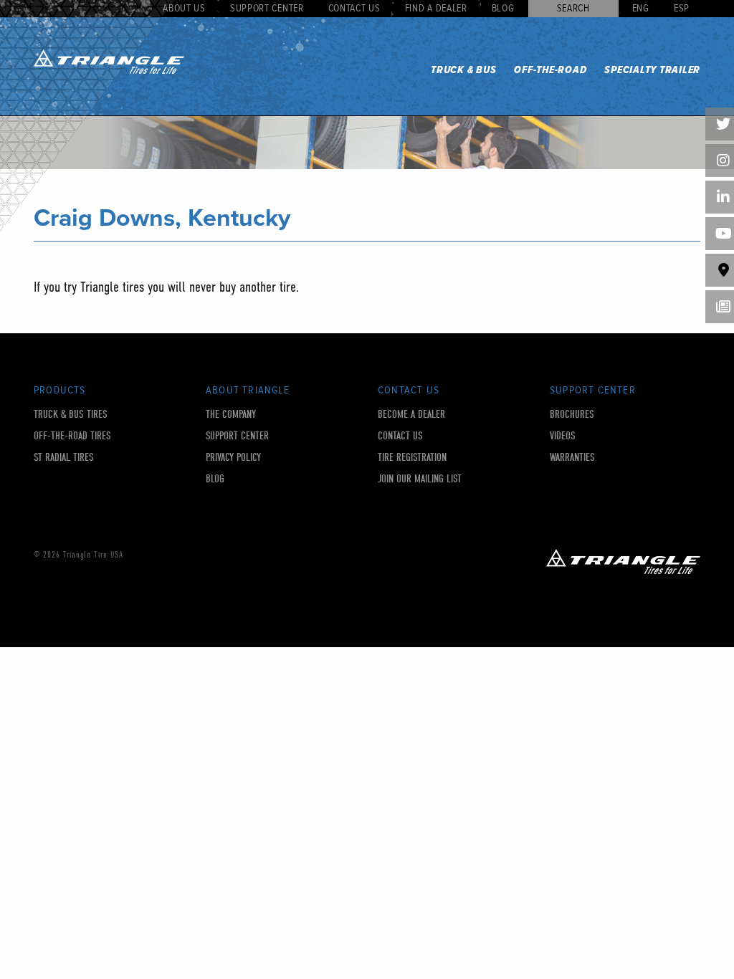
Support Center (267, 8)
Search (573, 8)
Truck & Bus (463, 70)
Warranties (572, 457)
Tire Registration (412, 457)
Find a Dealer (436, 8)
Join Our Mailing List (420, 479)
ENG (640, 8)
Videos (563, 436)
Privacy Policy (233, 457)
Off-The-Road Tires (72, 436)
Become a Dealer (411, 414)
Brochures (572, 414)
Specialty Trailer (652, 70)
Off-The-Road (550, 70)
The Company (231, 414)
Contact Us (354, 8)
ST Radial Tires (64, 457)
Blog (503, 8)
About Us (184, 8)
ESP (682, 8)
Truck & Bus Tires (71, 414)
